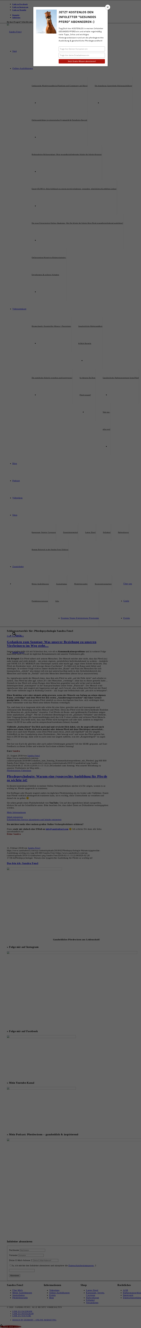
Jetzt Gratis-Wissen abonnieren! (82, 61)
